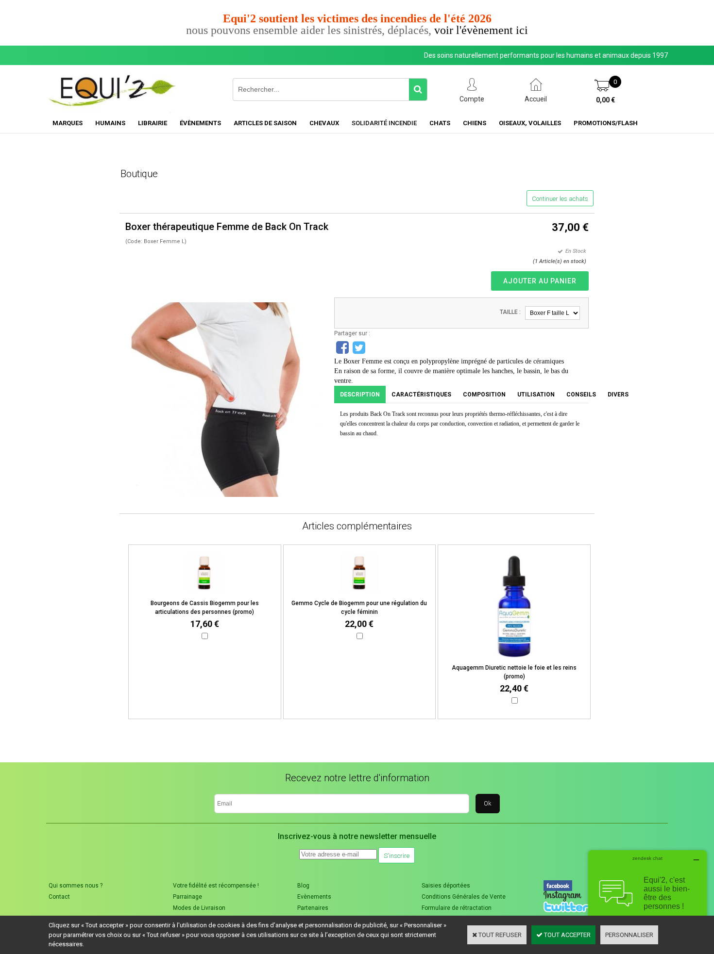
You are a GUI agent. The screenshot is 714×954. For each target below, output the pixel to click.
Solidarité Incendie (384, 123)
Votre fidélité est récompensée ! (216, 885)
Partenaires (312, 908)
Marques (67, 123)
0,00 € (605, 100)
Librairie (152, 123)
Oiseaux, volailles (530, 123)
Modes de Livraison (199, 908)
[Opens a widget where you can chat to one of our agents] (647, 898)
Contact (59, 896)
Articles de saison (265, 123)
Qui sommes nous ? (75, 885)
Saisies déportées (446, 885)
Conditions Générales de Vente (464, 896)
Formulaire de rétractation (457, 908)
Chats (439, 123)
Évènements (200, 123)
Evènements (314, 896)
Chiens (474, 123)
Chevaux (324, 123)
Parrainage (187, 896)
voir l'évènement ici (481, 30)
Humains (110, 123)
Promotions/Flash (606, 123)
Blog (303, 885)
